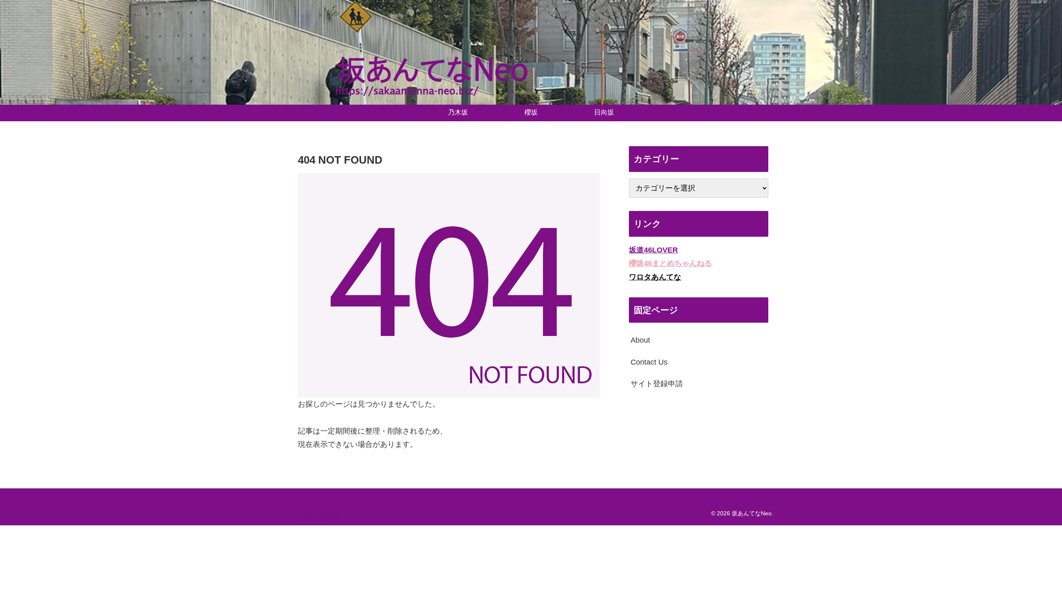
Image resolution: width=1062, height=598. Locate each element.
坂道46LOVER (653, 250)
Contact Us (649, 362)
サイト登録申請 (657, 384)
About (640, 340)
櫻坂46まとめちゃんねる (670, 263)
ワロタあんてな (655, 277)
